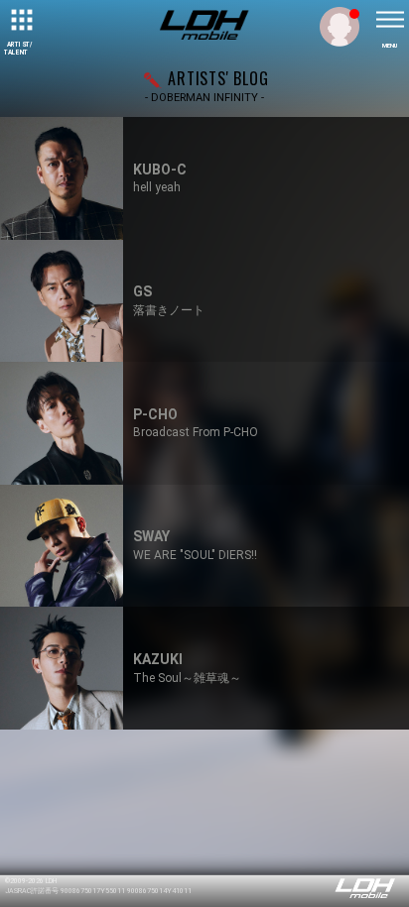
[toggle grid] (20, 20)
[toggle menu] (389, 20)
